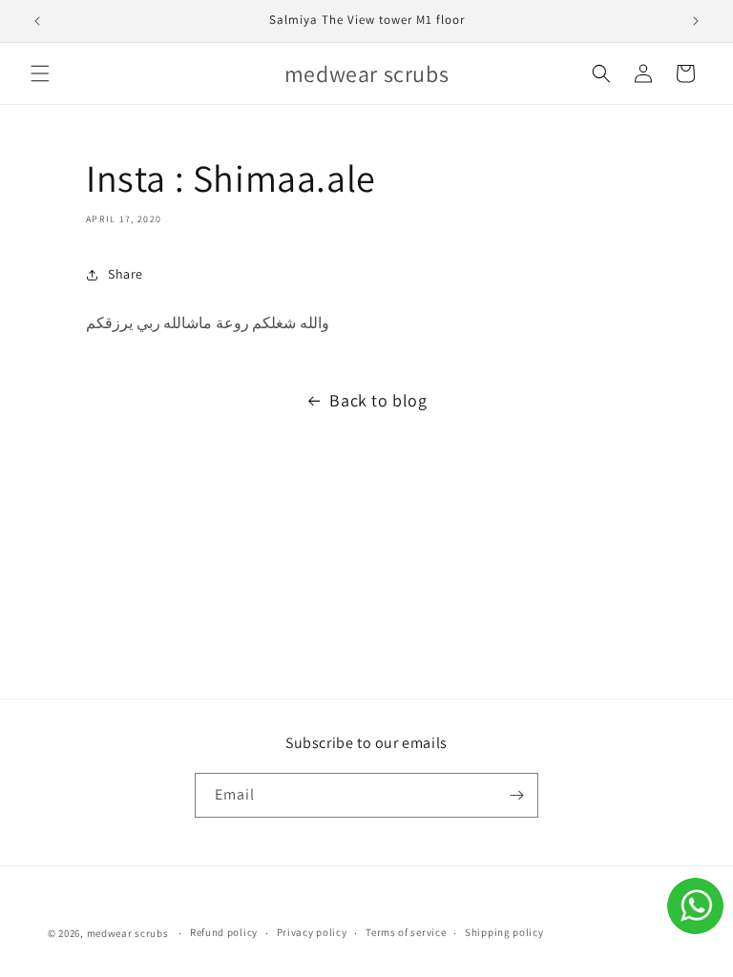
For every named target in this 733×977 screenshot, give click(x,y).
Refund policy (224, 932)
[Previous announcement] (37, 21)
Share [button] (125, 273)
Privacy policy (312, 932)
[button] (40, 73)
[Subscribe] (516, 795)
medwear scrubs (128, 933)
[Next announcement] (696, 21)
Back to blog (378, 400)
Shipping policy (504, 932)
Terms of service (406, 932)
